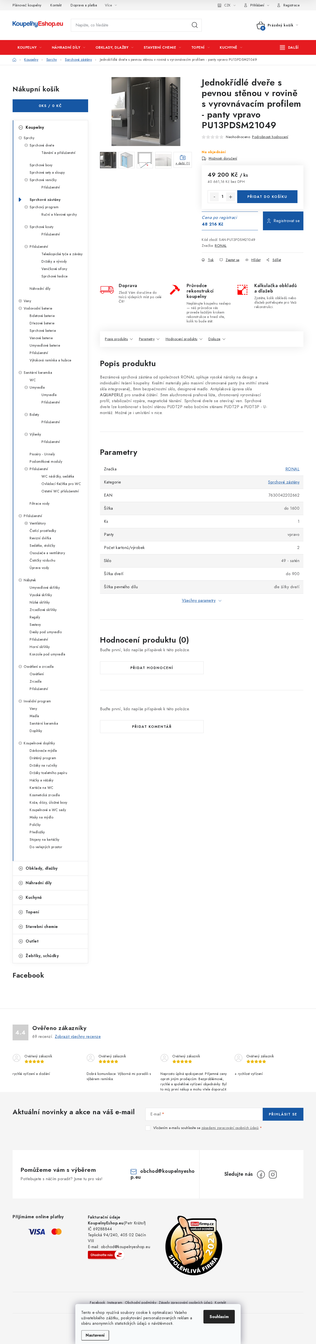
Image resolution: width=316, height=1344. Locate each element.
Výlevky (35, 434)
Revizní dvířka (40, 538)
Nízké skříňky (40, 602)
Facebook (97, 1302)
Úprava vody (39, 567)
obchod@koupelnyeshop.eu (163, 1174)
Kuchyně (34, 897)
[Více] (289, 47)
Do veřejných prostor (46, 846)
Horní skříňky (40, 646)
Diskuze (214, 338)
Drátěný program (43, 758)
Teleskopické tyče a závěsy (61, 254)
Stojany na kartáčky (44, 839)
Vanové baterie (41, 338)
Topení (32, 912)
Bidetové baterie (42, 315)
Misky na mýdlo (41, 817)
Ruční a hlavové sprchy (59, 214)
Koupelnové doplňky (39, 743)
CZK (227, 5)
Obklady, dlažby (42, 868)
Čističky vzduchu (42, 560)
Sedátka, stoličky (42, 545)
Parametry (147, 338)
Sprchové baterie (43, 330)
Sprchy (29, 137)
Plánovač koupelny (27, 5)
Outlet (32, 941)
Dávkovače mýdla (43, 750)
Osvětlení (37, 674)
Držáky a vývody (54, 261)
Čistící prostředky (43, 530)
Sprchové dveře (42, 145)
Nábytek (30, 580)
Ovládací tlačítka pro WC (61, 483)
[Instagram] (273, 1174)
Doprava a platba (84, 5)
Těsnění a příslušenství (58, 152)
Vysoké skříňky (41, 594)
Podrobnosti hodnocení (270, 136)
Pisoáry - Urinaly (42, 454)
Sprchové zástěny (45, 199)
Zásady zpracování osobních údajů (185, 1302)
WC (33, 380)
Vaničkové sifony (54, 268)
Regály (35, 617)
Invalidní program (37, 701)
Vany (27, 300)
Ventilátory (38, 523)
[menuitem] (30, 47)
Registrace (291, 5)
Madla (34, 716)
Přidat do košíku (267, 196)
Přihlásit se (283, 1114)
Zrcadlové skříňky (43, 609)
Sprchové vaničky (43, 179)
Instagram (114, 1302)
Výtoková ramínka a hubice (50, 360)
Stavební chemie (42, 926)
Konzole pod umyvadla (47, 654)
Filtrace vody (40, 503)
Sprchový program (44, 207)
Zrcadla (36, 681)
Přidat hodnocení (151, 667)
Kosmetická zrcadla (45, 795)
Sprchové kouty (41, 226)
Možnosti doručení (223, 158)
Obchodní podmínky (141, 1302)
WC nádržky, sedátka (57, 476)
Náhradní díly (40, 288)
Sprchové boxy (41, 165)
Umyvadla (37, 387)
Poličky (35, 824)
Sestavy (35, 624)
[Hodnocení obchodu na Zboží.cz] (106, 1255)
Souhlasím (219, 1317)
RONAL (221, 245)
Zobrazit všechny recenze (78, 1036)
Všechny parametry (199, 600)
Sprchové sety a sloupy (47, 172)
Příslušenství (50, 187)
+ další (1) (183, 163)
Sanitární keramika (38, 372)
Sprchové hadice (54, 276)
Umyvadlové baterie (45, 345)
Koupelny (35, 127)
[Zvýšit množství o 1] (230, 196)
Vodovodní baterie (38, 308)
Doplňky (36, 730)
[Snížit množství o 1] (214, 196)
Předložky (37, 832)
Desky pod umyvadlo (46, 632)
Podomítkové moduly (46, 461)
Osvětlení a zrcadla (39, 666)
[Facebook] (261, 1174)
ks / (50, 105)
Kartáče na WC (42, 787)
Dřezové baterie (42, 323)
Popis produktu (116, 338)
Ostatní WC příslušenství (60, 491)
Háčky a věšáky (41, 780)
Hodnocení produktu (182, 338)
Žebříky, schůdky (42, 956)
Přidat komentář (152, 726)
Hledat (195, 25)
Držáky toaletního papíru (48, 772)
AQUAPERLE (111, 395)
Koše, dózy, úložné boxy (48, 802)
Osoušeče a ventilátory (47, 552)
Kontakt (56, 5)
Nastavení (95, 1335)
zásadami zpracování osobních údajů (230, 1127)
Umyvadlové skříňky (45, 587)
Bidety (34, 414)
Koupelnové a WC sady (48, 809)
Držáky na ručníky (43, 765)
